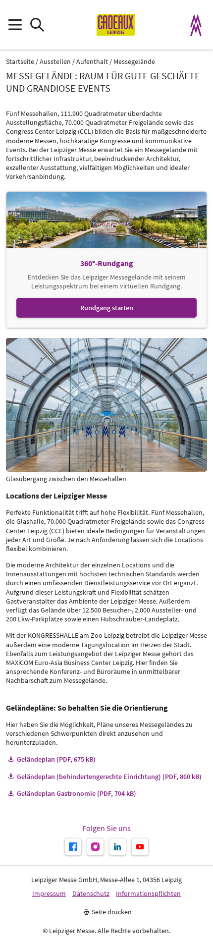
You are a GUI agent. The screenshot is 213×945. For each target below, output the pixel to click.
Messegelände (134, 61)
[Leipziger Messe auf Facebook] (73, 846)
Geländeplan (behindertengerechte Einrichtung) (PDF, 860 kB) (109, 776)
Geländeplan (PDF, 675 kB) (56, 759)
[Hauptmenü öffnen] (14, 25)
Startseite (20, 61)
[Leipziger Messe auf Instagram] (95, 846)
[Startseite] (116, 25)
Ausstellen (55, 61)
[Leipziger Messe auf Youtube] (140, 846)
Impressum (49, 893)
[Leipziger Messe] (196, 25)
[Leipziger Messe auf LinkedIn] (117, 846)
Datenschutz (90, 893)
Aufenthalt (92, 61)
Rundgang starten (106, 307)
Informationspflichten (148, 893)
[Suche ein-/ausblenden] (37, 25)
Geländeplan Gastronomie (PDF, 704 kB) (76, 793)
